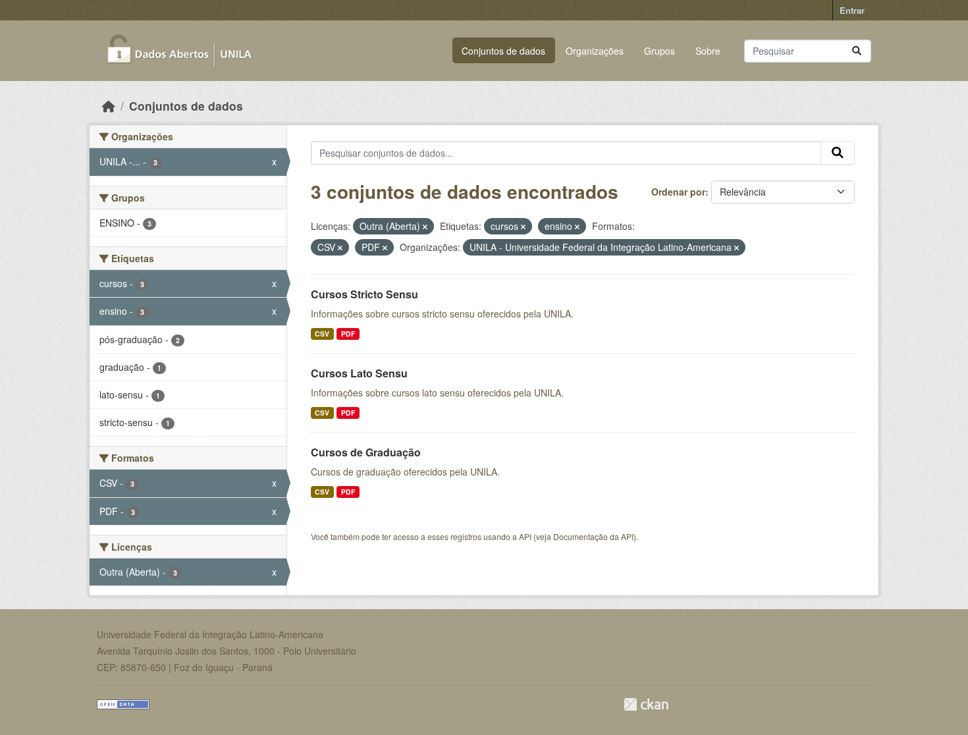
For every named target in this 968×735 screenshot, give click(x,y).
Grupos (659, 50)
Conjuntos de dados (503, 50)
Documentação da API (593, 536)
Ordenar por (678, 191)
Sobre (707, 50)
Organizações (595, 50)
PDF (348, 334)
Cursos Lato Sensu (359, 373)
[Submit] (857, 51)
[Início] (108, 105)
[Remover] (425, 226)
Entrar (852, 10)
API (525, 536)
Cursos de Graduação (366, 452)
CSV (322, 334)
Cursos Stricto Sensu (364, 294)
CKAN (646, 704)
